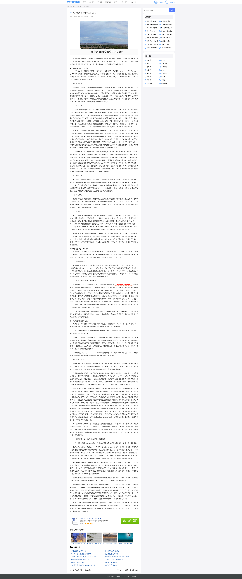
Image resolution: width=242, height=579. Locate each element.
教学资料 (116, 2)
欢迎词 (149, 77)
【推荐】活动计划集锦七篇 (114, 559)
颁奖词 (149, 80)
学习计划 (164, 60)
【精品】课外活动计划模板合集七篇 (83, 565)
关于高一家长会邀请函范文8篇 (81, 554)
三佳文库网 (118, 576)
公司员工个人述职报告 (78, 551)
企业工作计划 (165, 21)
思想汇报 (164, 83)
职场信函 (108, 2)
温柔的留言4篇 (151, 21)
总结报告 (91, 2)
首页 (84, 2)
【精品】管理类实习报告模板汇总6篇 (83, 557)
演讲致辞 (99, 2)
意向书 (149, 67)
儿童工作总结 (165, 41)
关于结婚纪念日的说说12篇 (80, 559)
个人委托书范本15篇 (111, 554)
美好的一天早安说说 (77, 562)
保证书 (149, 73)
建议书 (163, 77)
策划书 (149, 70)
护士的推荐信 (151, 31)
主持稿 (149, 60)
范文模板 (133, 2)
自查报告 (164, 73)
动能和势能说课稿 (111, 562)
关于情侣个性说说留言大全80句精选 (117, 557)
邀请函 (149, 63)
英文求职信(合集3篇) (112, 551)
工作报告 (164, 67)
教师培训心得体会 (111, 565)
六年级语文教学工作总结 (130, 570)
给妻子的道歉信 (152, 47)
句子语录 (124, 2)
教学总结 (86, 6)
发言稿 (163, 80)
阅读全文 (86, 16)
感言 (162, 70)
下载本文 (92, 16)
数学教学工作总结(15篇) (83, 570)
